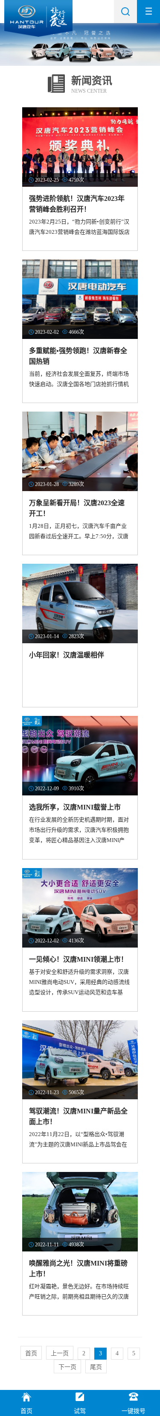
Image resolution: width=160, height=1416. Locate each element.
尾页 (96, 1367)
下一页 (67, 1367)
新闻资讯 (91, 80)
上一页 (60, 1353)
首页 (31, 1353)
